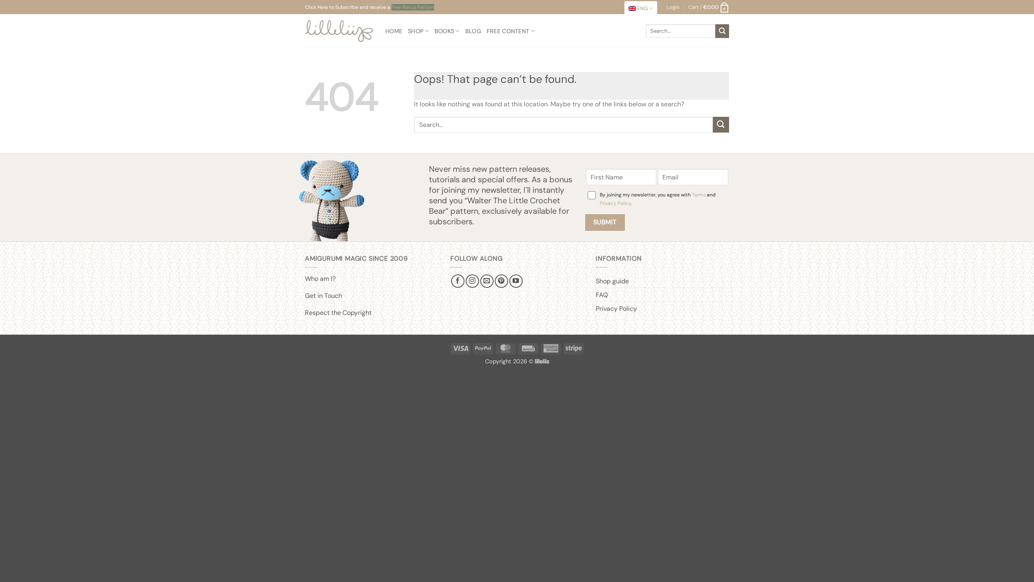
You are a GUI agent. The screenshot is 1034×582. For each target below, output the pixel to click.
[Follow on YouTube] (516, 281)
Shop (415, 31)
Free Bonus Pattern (412, 7)
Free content (508, 31)
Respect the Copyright (338, 312)
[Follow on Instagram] (472, 281)
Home (393, 31)
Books (444, 31)
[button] (708, 7)
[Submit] (722, 31)
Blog (473, 31)
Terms (699, 195)
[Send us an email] (487, 281)
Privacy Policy (615, 203)
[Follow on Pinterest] (501, 281)
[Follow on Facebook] (457, 281)
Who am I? (320, 278)
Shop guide (612, 281)
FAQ (602, 295)
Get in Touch (323, 295)
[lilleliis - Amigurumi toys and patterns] (339, 31)
